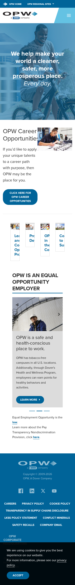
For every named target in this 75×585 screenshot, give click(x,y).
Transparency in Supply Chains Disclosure (37, 510)
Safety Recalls (23, 525)
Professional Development (30, 238)
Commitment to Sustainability (60, 240)
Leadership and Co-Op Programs (15, 245)
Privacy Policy (33, 503)
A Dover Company (41, 478)
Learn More (28, 399)
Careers (10, 503)
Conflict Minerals (56, 517)
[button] (16, 314)
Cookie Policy (60, 503)
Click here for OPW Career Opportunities (20, 197)
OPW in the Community (45, 242)
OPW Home (15, 4)
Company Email (51, 525)
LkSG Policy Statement (20, 517)
